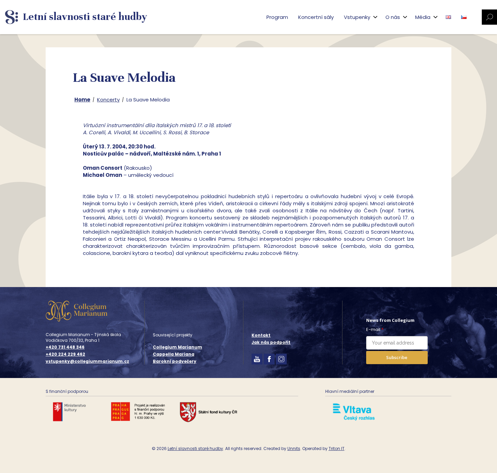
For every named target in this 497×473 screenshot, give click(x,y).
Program (277, 17)
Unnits (293, 448)
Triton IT (337, 448)
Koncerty (108, 99)
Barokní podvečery (174, 361)
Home (82, 99)
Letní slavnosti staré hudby (195, 448)
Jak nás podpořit (271, 342)
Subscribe (396, 357)
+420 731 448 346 (65, 347)
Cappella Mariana (173, 354)
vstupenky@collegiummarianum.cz (87, 361)
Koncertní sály (316, 17)
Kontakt (261, 335)
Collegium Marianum (177, 347)
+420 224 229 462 (65, 354)
